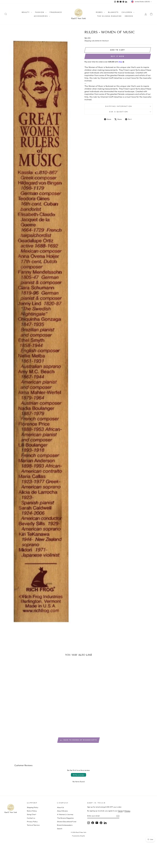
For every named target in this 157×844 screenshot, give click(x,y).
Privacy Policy (32, 822)
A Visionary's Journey (65, 814)
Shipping (87, 41)
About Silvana (62, 811)
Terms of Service (33, 825)
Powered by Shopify (78, 836)
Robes (99, 12)
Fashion (40, 12)
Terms (120, 811)
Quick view (22, 712)
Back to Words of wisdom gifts (80, 740)
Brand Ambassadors (65, 825)
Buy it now (117, 56)
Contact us (31, 818)
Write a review (78, 775)
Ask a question (118, 112)
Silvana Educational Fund (66, 822)
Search (59, 829)
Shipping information (118, 106)
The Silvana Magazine (109, 16)
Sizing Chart (31, 814)
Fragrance (56, 12)
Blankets (113, 12)
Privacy (127, 811)
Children (127, 12)
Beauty (26, 12)
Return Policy (32, 811)
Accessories (41, 16)
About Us (60, 807)
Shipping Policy (32, 807)
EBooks (129, 16)
